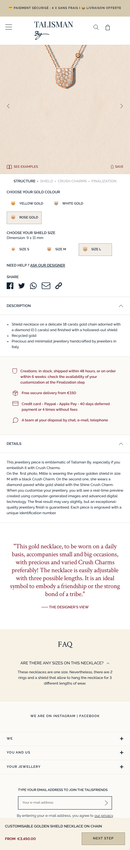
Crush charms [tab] (72, 181)
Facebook (89, 716)
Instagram (64, 716)
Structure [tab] (25, 181)
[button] (65, 306)
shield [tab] (46, 181)
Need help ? (36, 265)
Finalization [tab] (103, 181)
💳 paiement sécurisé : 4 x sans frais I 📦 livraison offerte (65, 8)
